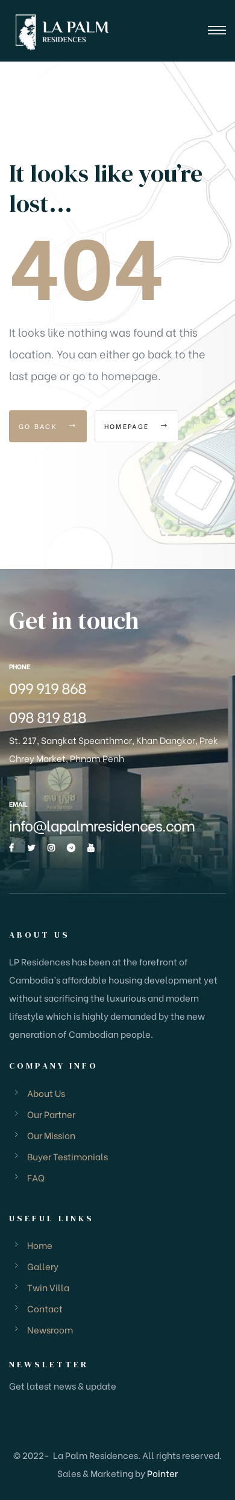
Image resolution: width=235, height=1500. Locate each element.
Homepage (128, 426)
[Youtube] (91, 847)
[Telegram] (71, 847)
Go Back (39, 426)
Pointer (162, 1472)
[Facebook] (11, 847)
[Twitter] (31, 847)
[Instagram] (51, 847)
